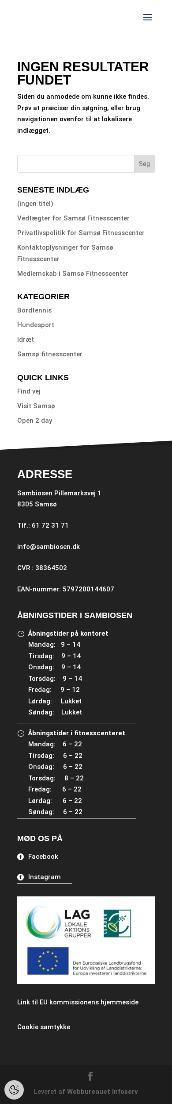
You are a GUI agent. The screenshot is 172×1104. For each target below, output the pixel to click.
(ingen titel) (35, 204)
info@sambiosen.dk (48, 547)
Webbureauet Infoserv (102, 1092)
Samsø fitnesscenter (49, 354)
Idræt (25, 340)
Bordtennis (34, 310)
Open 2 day (34, 421)
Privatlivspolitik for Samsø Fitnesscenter (81, 233)
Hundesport (35, 325)
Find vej (29, 391)
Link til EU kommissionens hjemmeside (77, 1002)
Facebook (43, 857)
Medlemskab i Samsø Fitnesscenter (72, 274)
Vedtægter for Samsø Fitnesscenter (73, 218)
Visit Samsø (36, 406)
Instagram (44, 877)
